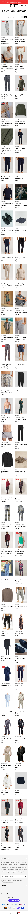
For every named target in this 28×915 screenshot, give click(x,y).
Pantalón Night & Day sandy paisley (6, 365)
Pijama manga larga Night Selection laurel (20, 418)
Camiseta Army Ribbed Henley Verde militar (20, 122)
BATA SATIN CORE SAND (6, 766)
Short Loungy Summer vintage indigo (20, 365)
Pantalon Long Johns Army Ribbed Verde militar (6, 150)
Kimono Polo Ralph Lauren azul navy (6, 686)
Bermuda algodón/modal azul (20, 793)
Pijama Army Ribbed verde (20, 95)
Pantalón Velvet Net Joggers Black (20, 258)
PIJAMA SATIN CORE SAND (20, 712)
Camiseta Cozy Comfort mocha (7, 607)
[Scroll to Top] (25, 907)
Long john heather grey (21, 606)
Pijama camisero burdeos (19, 580)
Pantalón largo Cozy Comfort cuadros (6, 525)
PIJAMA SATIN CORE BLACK (20, 739)
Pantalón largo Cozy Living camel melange (6, 284)
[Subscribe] (25, 876)
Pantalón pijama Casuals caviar (21, 445)
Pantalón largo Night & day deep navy (7, 177)
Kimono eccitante (19, 633)
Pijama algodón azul (6, 580)
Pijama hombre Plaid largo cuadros (20, 498)
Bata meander (4, 792)
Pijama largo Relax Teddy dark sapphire (6, 846)
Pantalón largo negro (20, 391)
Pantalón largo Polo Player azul (19, 686)
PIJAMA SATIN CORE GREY (6, 739)
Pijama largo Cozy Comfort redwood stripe (21, 204)
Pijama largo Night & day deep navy (20, 149)
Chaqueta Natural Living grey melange (7, 338)
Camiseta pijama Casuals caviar (5, 472)
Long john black (5, 633)
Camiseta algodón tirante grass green (19, 552)
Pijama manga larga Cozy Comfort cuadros (20, 525)
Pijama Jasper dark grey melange (21, 846)
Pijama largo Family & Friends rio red (20, 820)
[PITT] (14, 6)
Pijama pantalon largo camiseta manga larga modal (6, 553)
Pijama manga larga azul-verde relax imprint (7, 820)
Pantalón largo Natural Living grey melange (20, 338)
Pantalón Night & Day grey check (6, 95)
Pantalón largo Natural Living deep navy (20, 177)
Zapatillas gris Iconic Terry (20, 659)
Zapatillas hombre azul (20, 230)
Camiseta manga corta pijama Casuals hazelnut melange (7, 68)
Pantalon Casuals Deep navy (7, 258)
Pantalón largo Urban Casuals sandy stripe (20, 40)
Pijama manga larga (6, 658)
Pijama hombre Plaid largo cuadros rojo (6, 498)
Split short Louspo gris (6, 444)
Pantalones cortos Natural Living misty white (20, 68)
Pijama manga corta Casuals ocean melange (21, 311)
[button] (25, 5)
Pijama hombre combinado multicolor (6, 122)
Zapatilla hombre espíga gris (7, 231)
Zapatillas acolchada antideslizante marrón (20, 472)
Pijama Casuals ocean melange (6, 311)
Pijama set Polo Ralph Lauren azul (6, 712)
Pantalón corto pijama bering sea (6, 418)
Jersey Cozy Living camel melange (19, 284)
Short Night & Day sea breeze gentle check (6, 391)
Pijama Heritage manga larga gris (7, 40)
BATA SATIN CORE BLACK (19, 766)
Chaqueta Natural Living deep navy (7, 204)
